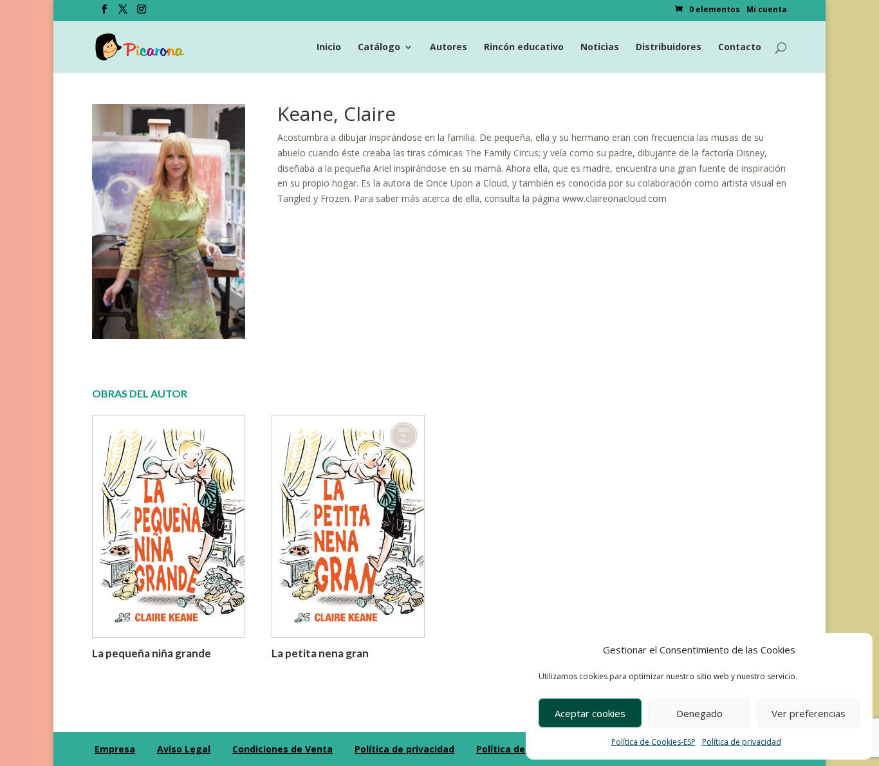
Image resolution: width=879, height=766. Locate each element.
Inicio (329, 47)
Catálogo (379, 47)
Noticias (599, 47)
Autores (448, 47)
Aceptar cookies (590, 713)
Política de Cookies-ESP (653, 741)
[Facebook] (104, 13)
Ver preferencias (809, 713)
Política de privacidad (741, 741)
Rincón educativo (524, 47)
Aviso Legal (183, 749)
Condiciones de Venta (282, 749)
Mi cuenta (766, 10)
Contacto (739, 47)
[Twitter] (122, 13)
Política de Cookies (520, 749)
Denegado (699, 713)
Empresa (115, 749)
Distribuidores (668, 47)
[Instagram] (141, 13)
